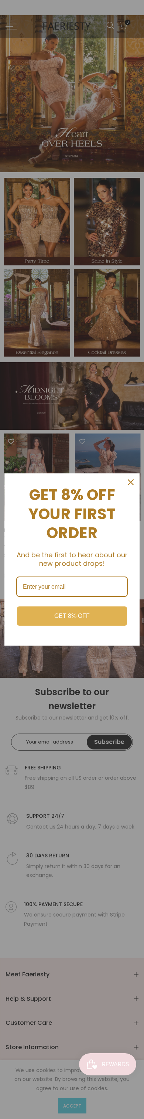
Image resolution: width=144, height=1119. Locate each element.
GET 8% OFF (72, 616)
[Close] (131, 482)
